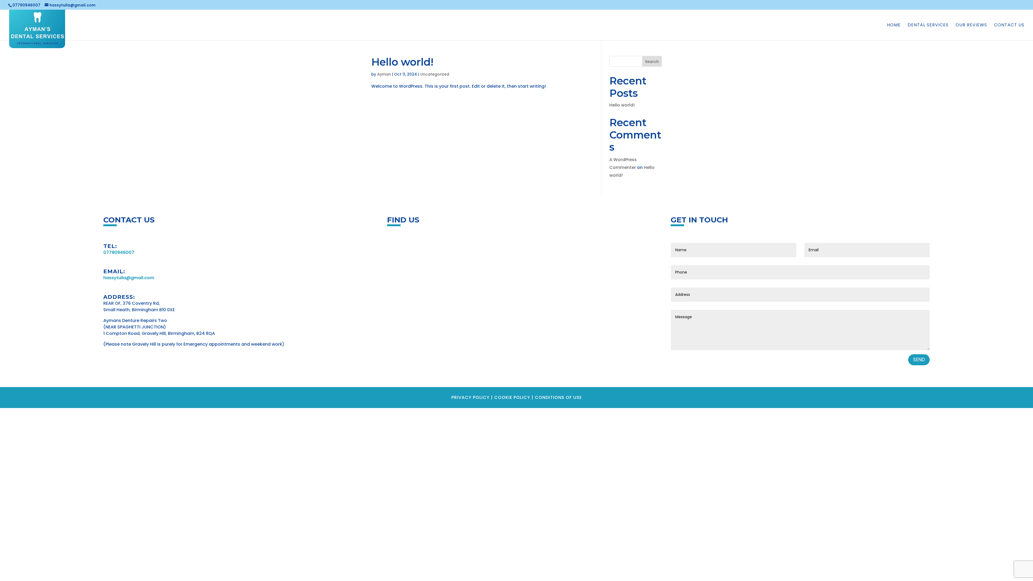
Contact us (1009, 25)
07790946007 (26, 5)
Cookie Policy (512, 397)
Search (652, 61)
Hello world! (402, 62)
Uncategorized (434, 74)
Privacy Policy (470, 397)
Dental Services (928, 25)
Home (894, 25)
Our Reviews (971, 25)
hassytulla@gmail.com (128, 278)
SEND (919, 359)
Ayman (384, 74)
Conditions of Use (558, 397)
